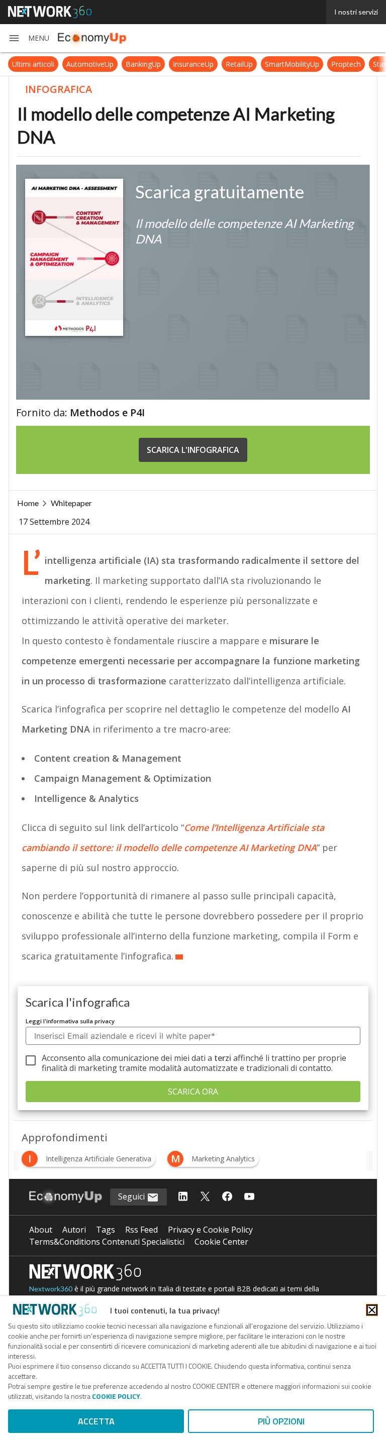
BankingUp (120, 64)
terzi (222, 1057)
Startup (362, 64)
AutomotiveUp (67, 64)
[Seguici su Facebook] (227, 1197)
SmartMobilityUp (269, 64)
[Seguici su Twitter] (205, 1197)
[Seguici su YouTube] (249, 1197)
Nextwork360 (50, 1288)
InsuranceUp (170, 64)
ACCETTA (96, 1421)
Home (28, 503)
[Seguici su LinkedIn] (183, 1197)
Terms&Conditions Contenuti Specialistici (106, 1241)
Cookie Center (221, 1241)
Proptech (323, 64)
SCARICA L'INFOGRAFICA (193, 449)
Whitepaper (71, 503)
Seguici (132, 1196)
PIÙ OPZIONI (281, 1421)
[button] (28, 38)
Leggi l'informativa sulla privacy (70, 1021)
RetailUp (216, 64)
